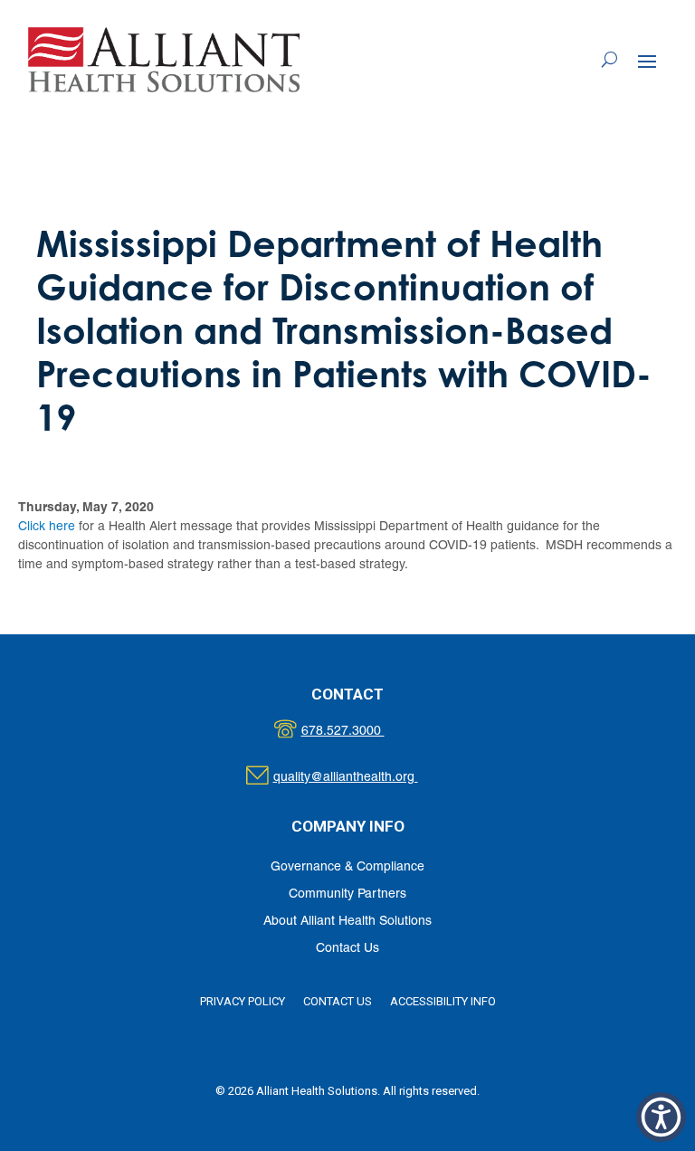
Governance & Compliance (347, 867)
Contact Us (347, 949)
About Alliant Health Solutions (347, 921)
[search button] (609, 59)
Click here (46, 527)
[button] (647, 60)
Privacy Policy (242, 1001)
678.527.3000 (361, 731)
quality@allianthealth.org (361, 778)
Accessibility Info (443, 1001)
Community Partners (347, 894)
